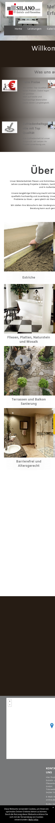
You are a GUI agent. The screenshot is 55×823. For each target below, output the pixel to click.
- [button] (9, 704)
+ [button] (9, 701)
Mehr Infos (33, 819)
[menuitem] (18, 29)
